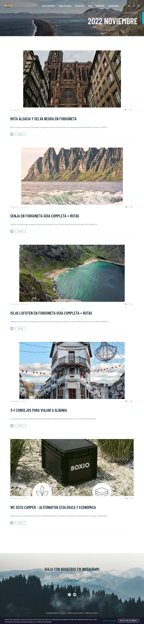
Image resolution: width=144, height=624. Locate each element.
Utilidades (24, 498)
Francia (23, 110)
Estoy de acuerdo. (128, 621)
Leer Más (20, 134)
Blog (90, 6)
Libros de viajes (65, 6)
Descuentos (79, 6)
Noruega (24, 207)
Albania (24, 401)
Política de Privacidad (75, 613)
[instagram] (69, 594)
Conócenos (100, 6)
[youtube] (74, 594)
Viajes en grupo (48, 6)
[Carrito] (139, 6)
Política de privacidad (109, 621)
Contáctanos (113, 6)
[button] (11, 134)
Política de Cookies (91, 613)
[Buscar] (134, 6)
